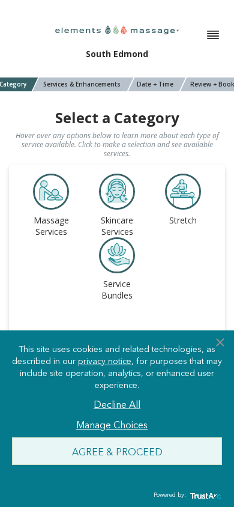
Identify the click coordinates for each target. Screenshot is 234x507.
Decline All (117, 403)
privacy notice (104, 360)
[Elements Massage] (117, 29)
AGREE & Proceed (117, 451)
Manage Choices (112, 424)
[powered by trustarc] (204, 495)
